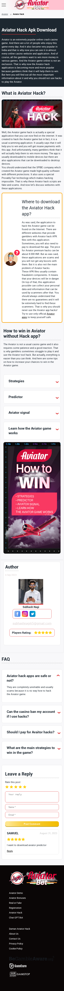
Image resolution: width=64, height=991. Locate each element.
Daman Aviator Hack (19, 928)
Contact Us (14, 938)
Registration (15, 907)
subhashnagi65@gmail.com (32, 623)
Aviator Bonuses (17, 897)
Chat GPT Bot (16, 917)
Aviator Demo (16, 892)
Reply (10, 851)
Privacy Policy (16, 943)
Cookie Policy (15, 948)
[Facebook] (17, 614)
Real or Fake (15, 902)
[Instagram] (25, 614)
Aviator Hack (15, 912)
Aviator (5, 14)
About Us (13, 933)
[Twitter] (32, 614)
